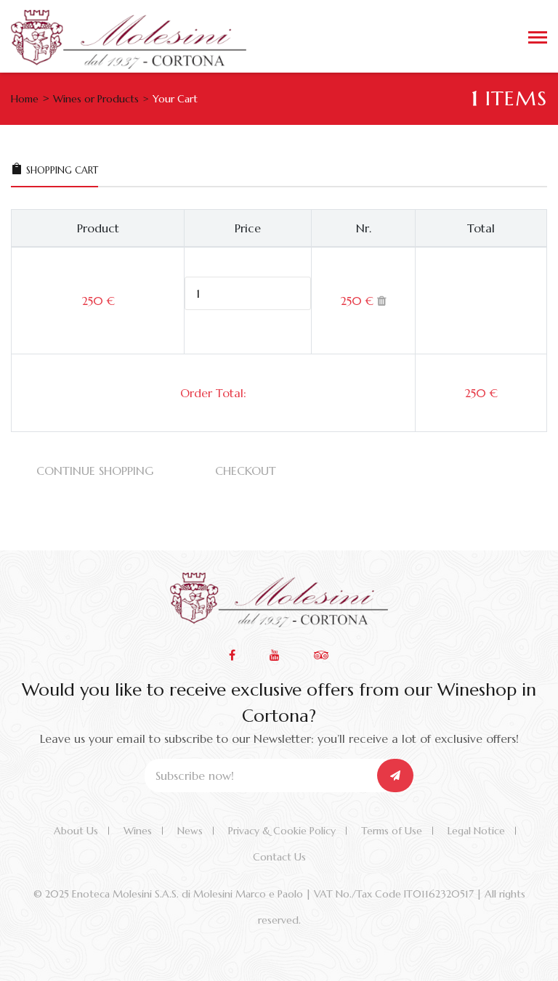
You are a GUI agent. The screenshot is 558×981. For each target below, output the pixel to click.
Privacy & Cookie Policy (282, 830)
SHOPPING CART (62, 170)
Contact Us (279, 856)
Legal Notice (476, 830)
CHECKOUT (245, 470)
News (190, 830)
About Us (76, 830)
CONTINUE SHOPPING (94, 470)
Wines (138, 830)
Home (25, 98)
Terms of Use (391, 830)
